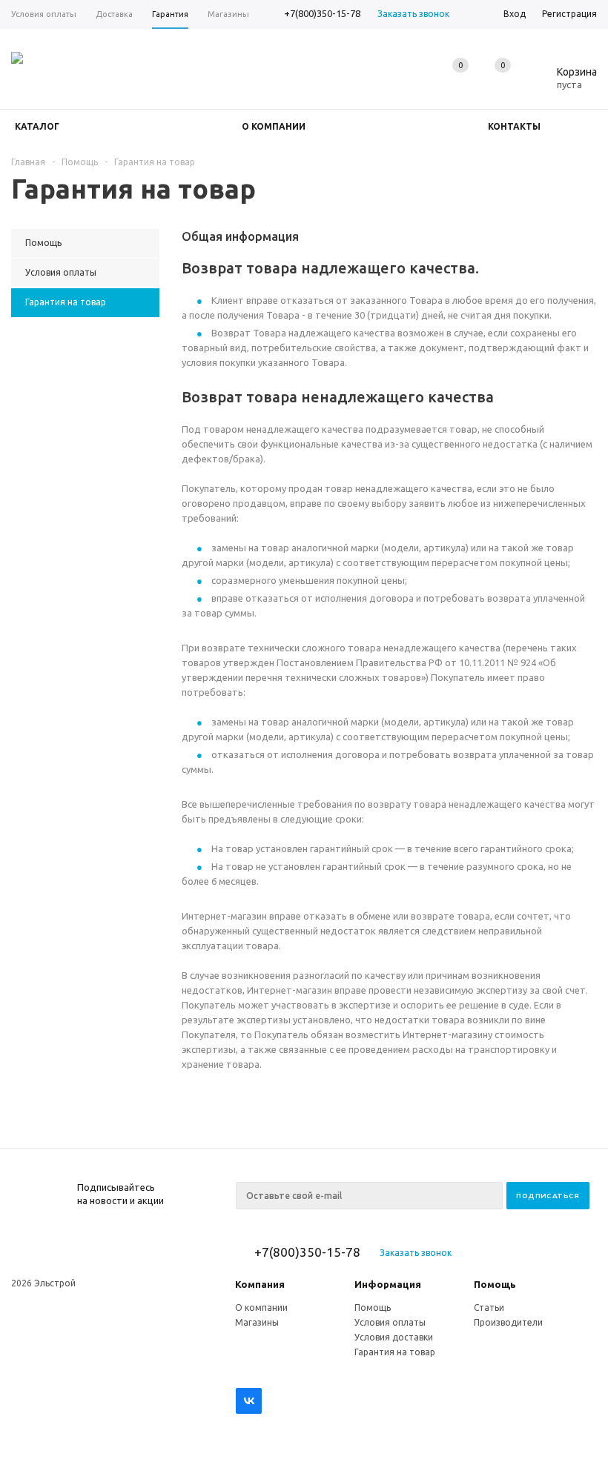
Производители (508, 1322)
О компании (261, 1307)
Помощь (495, 1284)
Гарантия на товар (394, 1352)
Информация (387, 1284)
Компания (260, 1284)
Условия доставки (393, 1337)
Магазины (257, 1322)
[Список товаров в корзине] (565, 82)
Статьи (489, 1307)
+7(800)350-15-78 (322, 13)
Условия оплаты (390, 1322)
